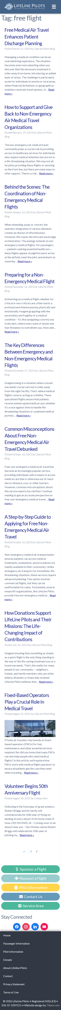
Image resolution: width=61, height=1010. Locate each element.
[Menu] (54, 6)
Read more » (46, 173)
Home (7, 935)
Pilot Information (32, 887)
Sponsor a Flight (32, 869)
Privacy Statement (14, 984)
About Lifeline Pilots (15, 967)
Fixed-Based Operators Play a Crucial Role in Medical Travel (27, 701)
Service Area (33, 905)
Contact (8, 976)
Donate (7, 959)
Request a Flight (32, 878)
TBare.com (52, 1005)
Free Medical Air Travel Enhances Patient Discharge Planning (27, 36)
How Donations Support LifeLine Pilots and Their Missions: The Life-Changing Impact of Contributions (28, 626)
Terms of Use (11, 992)
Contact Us (32, 896)
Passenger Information (16, 943)
